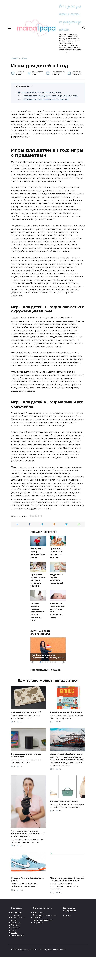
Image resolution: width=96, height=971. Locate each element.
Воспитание (16, 912)
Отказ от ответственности (45, 915)
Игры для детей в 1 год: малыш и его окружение (46, 99)
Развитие (15, 928)
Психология (16, 915)
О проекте (38, 923)
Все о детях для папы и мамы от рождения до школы (70, 17)
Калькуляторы (17, 935)
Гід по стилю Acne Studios (64, 801)
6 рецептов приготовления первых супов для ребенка (38, 580)
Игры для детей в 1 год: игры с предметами (40, 92)
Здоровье (15, 923)
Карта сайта (38, 912)
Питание (15, 925)
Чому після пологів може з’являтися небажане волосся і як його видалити (27, 833)
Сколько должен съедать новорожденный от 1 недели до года (37, 611)
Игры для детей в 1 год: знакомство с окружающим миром (51, 96)
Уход (13, 930)
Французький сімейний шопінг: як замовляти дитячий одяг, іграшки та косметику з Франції (67, 757)
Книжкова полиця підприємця (66, 712)
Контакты (67, 915)
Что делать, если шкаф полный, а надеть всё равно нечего (67, 879)
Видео (14, 933)
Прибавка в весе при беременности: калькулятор (48, 656)
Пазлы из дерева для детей (26, 712)
